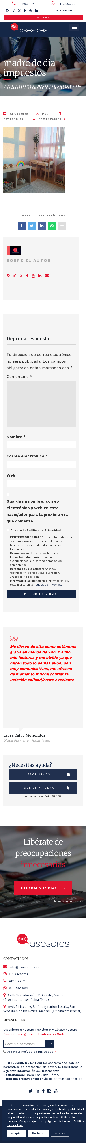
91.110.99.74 (26, 4)
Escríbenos (38, 774)
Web (11, 475)
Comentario (19, 376)
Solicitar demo (39, 787)
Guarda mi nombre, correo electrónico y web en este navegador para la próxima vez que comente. (37, 511)
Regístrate (43, 18)
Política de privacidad (37, 1051)
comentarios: (51, 119)
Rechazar (38, 1133)
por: (45, 114)
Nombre (16, 437)
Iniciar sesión (63, 10)
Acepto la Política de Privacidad (36, 530)
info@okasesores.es (24, 967)
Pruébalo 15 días (39, 888)
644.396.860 (66, 4)
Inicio (8, 86)
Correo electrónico (27, 456)
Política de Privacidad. (48, 584)
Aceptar (16, 1133)
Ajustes (60, 1133)
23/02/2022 (18, 114)
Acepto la (31, 1051)
